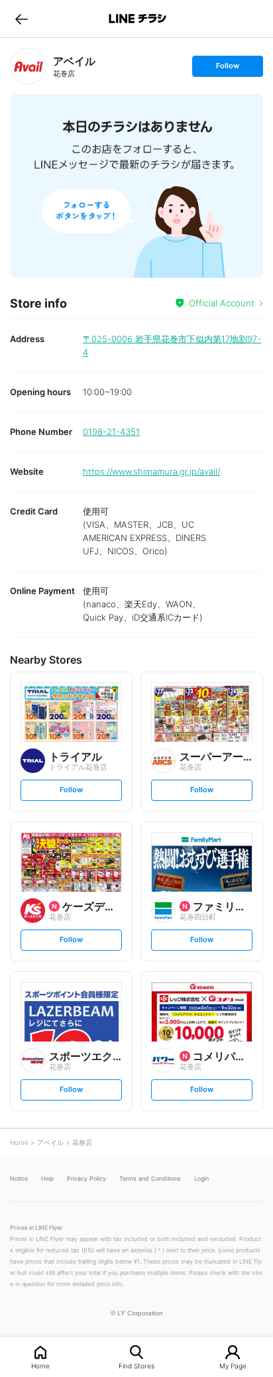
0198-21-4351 (111, 431)
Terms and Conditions (150, 1178)
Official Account (221, 303)
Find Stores (136, 1365)
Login (201, 1178)
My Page (232, 1365)
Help (47, 1178)
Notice (19, 1178)
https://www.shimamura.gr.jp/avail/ (151, 471)
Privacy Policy (86, 1178)
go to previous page (21, 18)
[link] (28, 66)
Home (40, 1365)
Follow (227, 68)
